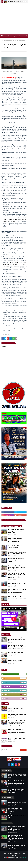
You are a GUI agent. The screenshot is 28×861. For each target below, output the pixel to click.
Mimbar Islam (9, 40)
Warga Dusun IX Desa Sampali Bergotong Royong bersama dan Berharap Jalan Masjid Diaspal (16, 567)
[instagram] (7, 515)
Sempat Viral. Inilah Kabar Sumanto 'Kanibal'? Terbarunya (17, 546)
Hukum (13, 682)
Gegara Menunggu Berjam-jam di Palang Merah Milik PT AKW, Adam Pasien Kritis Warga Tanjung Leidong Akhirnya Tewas (16, 829)
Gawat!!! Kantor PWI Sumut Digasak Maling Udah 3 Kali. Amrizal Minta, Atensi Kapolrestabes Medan (17, 591)
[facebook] (7, 512)
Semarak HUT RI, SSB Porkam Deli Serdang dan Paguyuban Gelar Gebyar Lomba (16, 531)
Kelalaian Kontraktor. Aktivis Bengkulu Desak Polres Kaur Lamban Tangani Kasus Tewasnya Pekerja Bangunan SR (16, 539)
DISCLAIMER (10, 853)
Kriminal (13, 678)
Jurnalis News (13, 690)
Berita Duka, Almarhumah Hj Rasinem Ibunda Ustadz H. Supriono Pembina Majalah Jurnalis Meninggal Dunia (17, 732)
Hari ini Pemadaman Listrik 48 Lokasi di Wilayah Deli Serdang (17, 715)
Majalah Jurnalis (14, 36)
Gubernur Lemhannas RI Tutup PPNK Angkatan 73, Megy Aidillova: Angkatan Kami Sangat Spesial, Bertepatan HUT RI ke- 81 (16, 575)
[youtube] (20, 515)
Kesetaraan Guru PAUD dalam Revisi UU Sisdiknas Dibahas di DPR (17, 552)
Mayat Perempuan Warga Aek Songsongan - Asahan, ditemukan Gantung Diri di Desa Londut (16, 845)
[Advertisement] (14, 19)
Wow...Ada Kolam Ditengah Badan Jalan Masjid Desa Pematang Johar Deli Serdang (16, 639)
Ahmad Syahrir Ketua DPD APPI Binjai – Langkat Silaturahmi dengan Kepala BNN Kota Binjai (16, 660)
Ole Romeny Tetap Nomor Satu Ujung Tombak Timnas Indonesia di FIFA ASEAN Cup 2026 (17, 583)
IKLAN (24, 853)
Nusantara (13, 686)
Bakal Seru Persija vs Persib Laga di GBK (17, 816)
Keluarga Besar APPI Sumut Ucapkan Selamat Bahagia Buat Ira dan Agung (17, 708)
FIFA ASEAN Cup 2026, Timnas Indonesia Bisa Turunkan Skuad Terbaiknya (16, 810)
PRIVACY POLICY (17, 853)
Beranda (3, 40)
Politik (13, 698)
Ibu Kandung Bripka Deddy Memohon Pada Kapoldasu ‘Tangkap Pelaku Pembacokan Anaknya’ (15, 837)
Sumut (13, 674)
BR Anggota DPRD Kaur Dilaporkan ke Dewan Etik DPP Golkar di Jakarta (17, 597)
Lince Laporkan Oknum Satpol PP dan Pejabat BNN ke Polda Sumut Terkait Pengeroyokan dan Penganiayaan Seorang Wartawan (16, 723)
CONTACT (14, 855)
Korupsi (13, 694)
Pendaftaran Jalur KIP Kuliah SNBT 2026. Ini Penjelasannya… (16, 739)
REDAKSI (4, 853)
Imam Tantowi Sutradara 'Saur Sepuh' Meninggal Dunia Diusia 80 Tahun (16, 560)
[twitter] (20, 512)
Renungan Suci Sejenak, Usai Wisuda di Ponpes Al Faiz (15, 653)
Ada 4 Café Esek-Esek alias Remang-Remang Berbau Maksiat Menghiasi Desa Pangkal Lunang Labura (17, 647)
